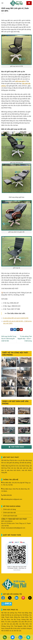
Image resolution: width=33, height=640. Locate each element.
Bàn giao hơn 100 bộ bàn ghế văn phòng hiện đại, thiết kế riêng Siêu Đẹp (24, 411)
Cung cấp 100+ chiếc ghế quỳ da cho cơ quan (24, 429)
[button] (2, 3)
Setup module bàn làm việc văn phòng (8, 439)
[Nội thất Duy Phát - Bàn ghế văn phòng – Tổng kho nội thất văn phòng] (17, 3)
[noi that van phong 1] (24, 382)
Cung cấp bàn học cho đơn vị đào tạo (8, 429)
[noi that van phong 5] (24, 362)
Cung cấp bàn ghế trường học (24, 420)
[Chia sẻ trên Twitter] (14, 329)
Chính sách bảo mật (9, 512)
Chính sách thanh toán (10, 515)
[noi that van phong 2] (8, 382)
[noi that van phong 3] (24, 372)
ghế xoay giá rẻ (20, 81)
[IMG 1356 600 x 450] (8, 392)
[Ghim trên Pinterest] (21, 329)
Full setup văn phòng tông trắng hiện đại (24, 439)
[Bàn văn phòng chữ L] (24, 392)
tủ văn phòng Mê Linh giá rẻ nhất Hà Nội (15, 318)
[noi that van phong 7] (8, 362)
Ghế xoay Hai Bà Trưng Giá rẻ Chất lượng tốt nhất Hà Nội (8, 339)
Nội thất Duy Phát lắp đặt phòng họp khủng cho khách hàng (8, 410)
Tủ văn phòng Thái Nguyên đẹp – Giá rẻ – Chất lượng (25, 339)
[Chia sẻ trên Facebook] (11, 329)
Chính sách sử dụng (9, 509)
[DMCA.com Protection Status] (6, 604)
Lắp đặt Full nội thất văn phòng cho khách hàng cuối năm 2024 (9, 420)
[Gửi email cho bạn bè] (18, 329)
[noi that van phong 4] (8, 372)
